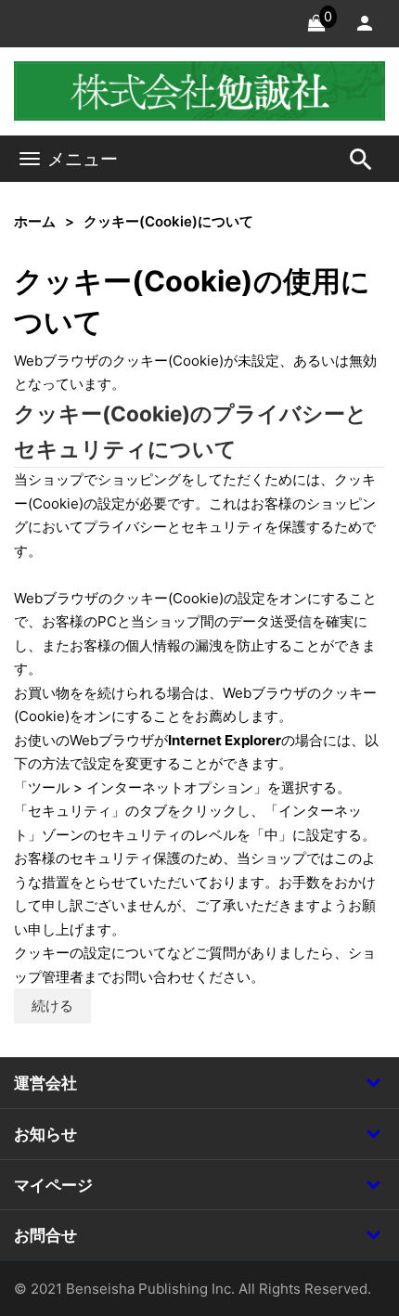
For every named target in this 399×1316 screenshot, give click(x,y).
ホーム (35, 221)
